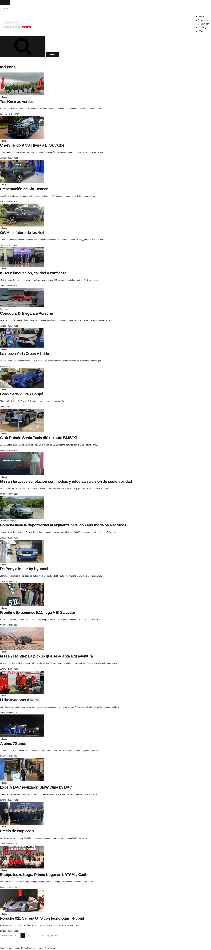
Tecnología (203, 27)
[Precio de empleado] (22, 813)
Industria (202, 16)
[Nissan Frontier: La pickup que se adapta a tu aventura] (22, 638)
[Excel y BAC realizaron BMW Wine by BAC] (22, 770)
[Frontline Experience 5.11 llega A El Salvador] (22, 595)
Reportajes (203, 20)
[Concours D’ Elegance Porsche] (22, 297)
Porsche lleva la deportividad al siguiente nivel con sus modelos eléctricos (63, 525)
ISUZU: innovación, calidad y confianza (33, 273)
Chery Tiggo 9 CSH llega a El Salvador (32, 145)
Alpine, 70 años (13, 743)
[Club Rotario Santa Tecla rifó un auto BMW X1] (22, 420)
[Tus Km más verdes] (22, 84)
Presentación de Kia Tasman (24, 189)
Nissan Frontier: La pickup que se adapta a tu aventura (46, 656)
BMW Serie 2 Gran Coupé (21, 394)
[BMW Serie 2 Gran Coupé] (22, 378)
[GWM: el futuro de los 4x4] (22, 215)
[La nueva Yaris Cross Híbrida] (22, 338)
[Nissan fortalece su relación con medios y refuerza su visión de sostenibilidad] (22, 464)
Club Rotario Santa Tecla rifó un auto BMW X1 (39, 438)
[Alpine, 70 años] (22, 726)
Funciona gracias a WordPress (13, 948)
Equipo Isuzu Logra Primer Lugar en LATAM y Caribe (44, 874)
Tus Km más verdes (17, 101)
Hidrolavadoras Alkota (19, 700)
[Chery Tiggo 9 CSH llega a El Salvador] (22, 127)
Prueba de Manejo (8, 521)
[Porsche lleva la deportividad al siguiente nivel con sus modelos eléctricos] (22, 507)
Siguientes (52, 935)
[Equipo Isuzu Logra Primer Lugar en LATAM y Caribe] (22, 857)
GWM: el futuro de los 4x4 (22, 232)
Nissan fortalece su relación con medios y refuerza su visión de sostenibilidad (66, 481)
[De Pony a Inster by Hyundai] (22, 551)
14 (41, 935)
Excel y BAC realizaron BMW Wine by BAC (36, 787)
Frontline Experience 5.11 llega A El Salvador (37, 612)
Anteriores (6, 935)
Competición (203, 24)
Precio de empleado (17, 831)
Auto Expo (4, 309)
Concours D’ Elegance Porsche (26, 313)
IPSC (200, 31)
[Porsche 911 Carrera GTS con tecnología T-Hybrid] (22, 901)
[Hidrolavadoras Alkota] (22, 682)
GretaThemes (50, 948)
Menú (52, 54)
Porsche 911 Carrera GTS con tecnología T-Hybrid (42, 918)
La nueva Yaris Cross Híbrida (24, 353)
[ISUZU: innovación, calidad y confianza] (22, 257)
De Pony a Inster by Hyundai (24, 569)
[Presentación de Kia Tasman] (22, 171)
